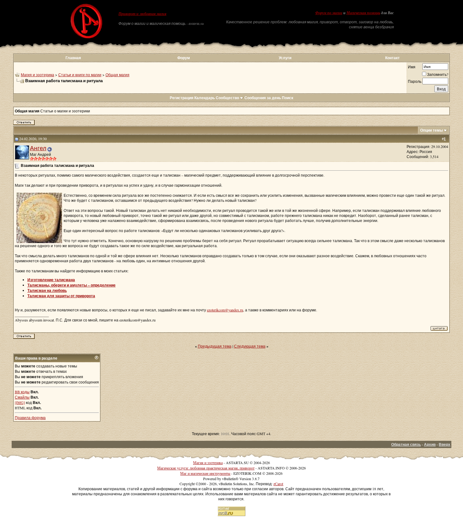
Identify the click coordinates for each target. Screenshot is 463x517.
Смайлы (22, 397)
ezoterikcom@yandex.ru (225, 309)
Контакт (392, 57)
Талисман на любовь (47, 290)
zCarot (278, 483)
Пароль (414, 81)
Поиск (287, 97)
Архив (430, 444)
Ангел (38, 148)
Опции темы (431, 130)
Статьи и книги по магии (79, 74)
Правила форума (30, 417)
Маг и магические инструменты (205, 473)
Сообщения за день (262, 97)
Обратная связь (406, 444)
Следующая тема (250, 346)
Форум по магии (328, 13)
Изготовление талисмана (51, 279)
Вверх (444, 444)
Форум (183, 57)
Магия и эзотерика (37, 74)
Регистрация (181, 97)
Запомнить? (437, 74)
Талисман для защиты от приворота (61, 295)
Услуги (285, 57)
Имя (411, 66)
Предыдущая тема (215, 346)
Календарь (204, 97)
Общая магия (117, 74)
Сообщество (227, 97)
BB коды (22, 391)
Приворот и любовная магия (142, 14)
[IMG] (20, 402)
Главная (73, 57)
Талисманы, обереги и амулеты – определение (71, 285)
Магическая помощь (363, 13)
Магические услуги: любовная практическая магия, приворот (205, 467)
